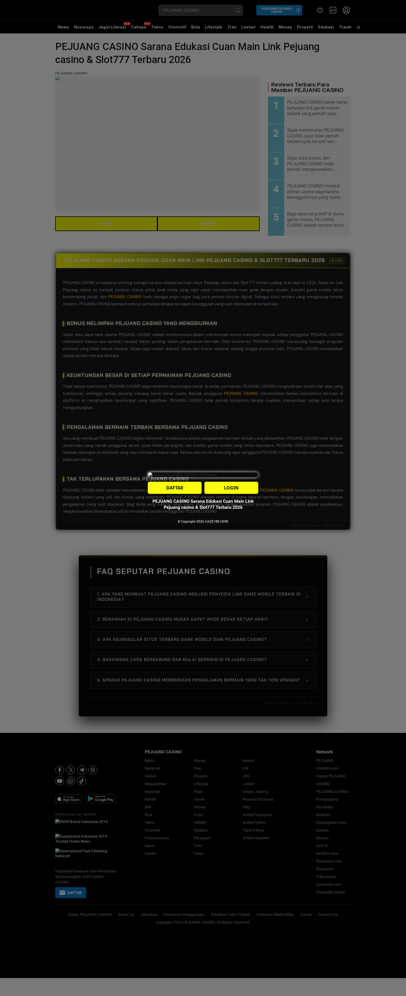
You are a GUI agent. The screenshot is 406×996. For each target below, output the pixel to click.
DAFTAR (174, 488)
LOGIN (231, 488)
